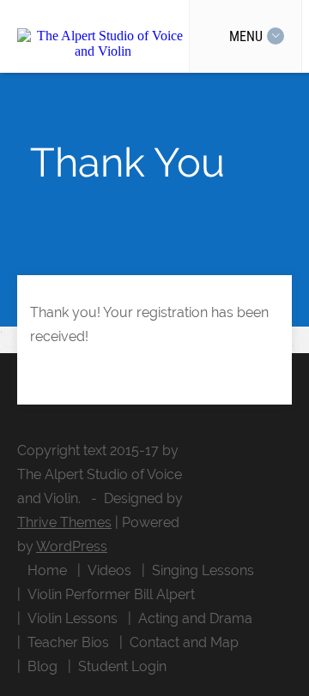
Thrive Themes (64, 522)
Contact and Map (184, 642)
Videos (109, 570)
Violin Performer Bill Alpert (111, 594)
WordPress (71, 546)
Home (47, 570)
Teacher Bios (68, 642)
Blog (42, 666)
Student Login (122, 666)
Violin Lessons (72, 618)
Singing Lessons (203, 570)
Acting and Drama (195, 618)
